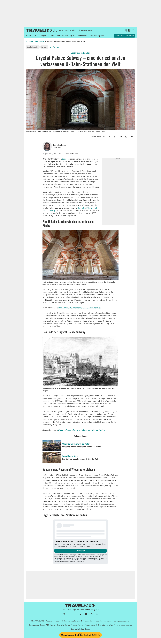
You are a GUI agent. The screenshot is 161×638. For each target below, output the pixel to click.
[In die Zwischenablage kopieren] (132, 136)
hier (83, 561)
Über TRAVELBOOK (38, 621)
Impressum (108, 621)
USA (58, 560)
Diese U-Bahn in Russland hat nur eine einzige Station (81, 430)
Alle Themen (54, 47)
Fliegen (43, 36)
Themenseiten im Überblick (93, 621)
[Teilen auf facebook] (104, 136)
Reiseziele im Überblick (124, 36)
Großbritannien (33, 47)
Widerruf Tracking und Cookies (90, 625)
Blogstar (53, 625)
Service (52, 36)
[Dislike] (86, 136)
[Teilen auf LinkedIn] (121, 136)
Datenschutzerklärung (37, 625)
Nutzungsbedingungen (121, 621)
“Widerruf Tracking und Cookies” (78, 556)
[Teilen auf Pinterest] (109, 136)
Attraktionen (62, 36)
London (44, 47)
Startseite (29, 41)
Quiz (72, 36)
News (28, 36)
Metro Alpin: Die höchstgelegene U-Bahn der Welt (79, 308)
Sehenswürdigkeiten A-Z (73, 621)
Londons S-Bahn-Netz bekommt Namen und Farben (81, 446)
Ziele (35, 36)
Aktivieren (80, 551)
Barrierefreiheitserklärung (80, 629)
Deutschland (82, 36)
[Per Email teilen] (126, 136)
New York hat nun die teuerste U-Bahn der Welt (80, 459)
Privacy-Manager (71, 625)
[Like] (89, 136)
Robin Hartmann (59, 145)
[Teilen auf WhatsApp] (115, 136)
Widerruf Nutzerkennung (123, 625)
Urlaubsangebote (97, 36)
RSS (47, 625)
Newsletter (61, 625)
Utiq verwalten (107, 625)
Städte (41, 41)
